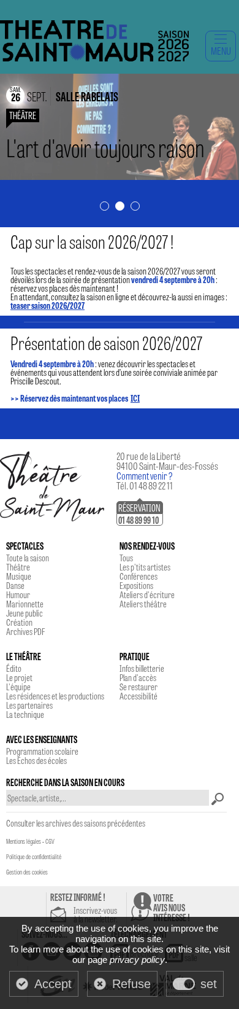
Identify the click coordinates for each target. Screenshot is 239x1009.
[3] (135, 207)
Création (19, 622)
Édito (13, 668)
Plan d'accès (138, 677)
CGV (50, 841)
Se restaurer (138, 686)
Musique (18, 576)
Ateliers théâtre (143, 604)
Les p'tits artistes (145, 567)
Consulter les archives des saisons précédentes (75, 823)
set (208, 984)
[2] (119, 207)
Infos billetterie (142, 668)
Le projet (19, 677)
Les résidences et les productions (55, 696)
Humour (18, 594)
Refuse (131, 984)
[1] (104, 207)
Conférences (138, 576)
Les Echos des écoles (36, 760)
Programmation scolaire (42, 751)
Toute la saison (27, 557)
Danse (15, 585)
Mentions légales (23, 841)
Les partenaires (29, 705)
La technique (25, 714)
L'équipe (18, 686)
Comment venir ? (144, 476)
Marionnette (25, 604)
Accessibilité (138, 696)
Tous (126, 557)
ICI (135, 398)
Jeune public (24, 613)
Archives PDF (25, 631)
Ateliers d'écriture (147, 594)
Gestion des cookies (27, 872)
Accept (53, 984)
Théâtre (18, 567)
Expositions (136, 585)
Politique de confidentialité (33, 856)
